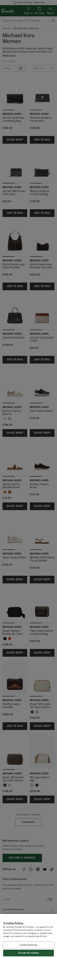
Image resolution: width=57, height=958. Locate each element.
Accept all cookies (28, 953)
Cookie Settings (28, 945)
